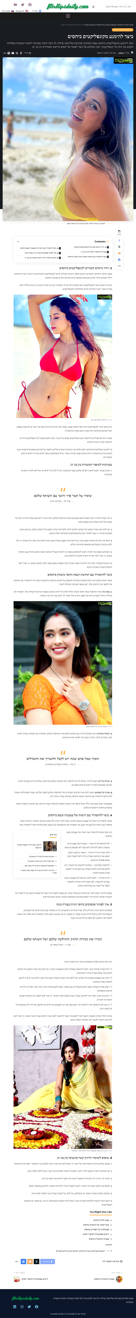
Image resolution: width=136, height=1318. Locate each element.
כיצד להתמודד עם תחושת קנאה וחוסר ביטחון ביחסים (87, 257)
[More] (4, 53)
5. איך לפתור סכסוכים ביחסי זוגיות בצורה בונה (41, 253)
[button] (68, 16)
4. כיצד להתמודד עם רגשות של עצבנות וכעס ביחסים (39, 248)
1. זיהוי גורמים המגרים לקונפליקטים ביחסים (90, 247)
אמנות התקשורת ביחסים (99, 1239)
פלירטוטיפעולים (62, 1251)
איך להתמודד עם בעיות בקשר (122, 30)
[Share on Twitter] (17, 53)
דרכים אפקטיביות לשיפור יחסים (96, 1234)
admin (121, 53)
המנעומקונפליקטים (98, 1251)
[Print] (8, 53)
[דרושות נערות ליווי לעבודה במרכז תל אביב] (50, 846)
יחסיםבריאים (73, 1251)
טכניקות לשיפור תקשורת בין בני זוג (93, 252)
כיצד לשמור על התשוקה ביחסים (96, 1225)
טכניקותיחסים (84, 1251)
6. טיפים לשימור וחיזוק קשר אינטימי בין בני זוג (41, 258)
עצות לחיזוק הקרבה (101, 1220)
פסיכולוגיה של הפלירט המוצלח (96, 1229)
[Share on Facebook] (21, 53)
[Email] (13, 53)
